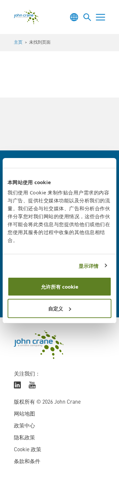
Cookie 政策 (27, 450)
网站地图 (24, 414)
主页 (18, 42)
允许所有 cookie (59, 286)
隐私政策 (24, 438)
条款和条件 (27, 461)
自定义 (55, 308)
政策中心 (24, 426)
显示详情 (89, 265)
